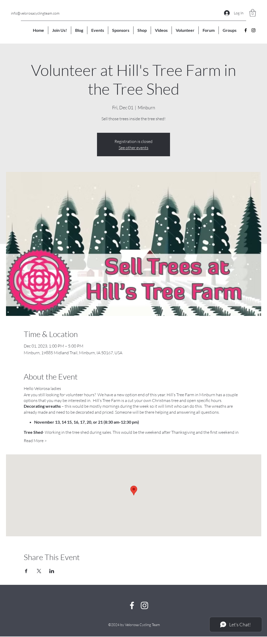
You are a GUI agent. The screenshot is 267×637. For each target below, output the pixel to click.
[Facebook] (245, 30)
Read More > (35, 440)
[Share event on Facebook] (26, 571)
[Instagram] (253, 30)
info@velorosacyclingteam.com (35, 13)
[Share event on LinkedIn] (51, 571)
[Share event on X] (39, 571)
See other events (133, 147)
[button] (253, 13)
